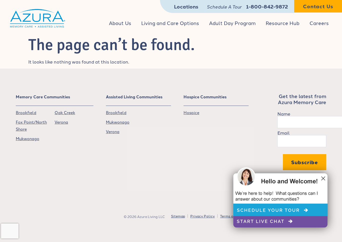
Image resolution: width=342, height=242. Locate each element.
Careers (319, 22)
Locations (186, 6)
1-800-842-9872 (267, 6)
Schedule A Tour (224, 6)
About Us (120, 22)
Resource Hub (282, 22)
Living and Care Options (170, 22)
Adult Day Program (232, 22)
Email (283, 132)
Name (283, 113)
